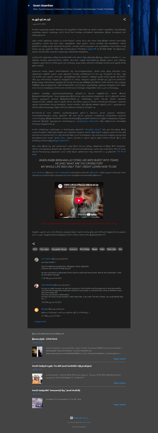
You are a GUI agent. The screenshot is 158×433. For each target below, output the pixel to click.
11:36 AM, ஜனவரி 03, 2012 (51, 278)
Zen (56, 135)
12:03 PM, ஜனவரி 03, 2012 (51, 302)
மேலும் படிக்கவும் (120, 359)
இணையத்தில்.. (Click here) (44, 339)
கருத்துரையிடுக (40, 321)
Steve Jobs (111, 249)
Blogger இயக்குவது (80, 418)
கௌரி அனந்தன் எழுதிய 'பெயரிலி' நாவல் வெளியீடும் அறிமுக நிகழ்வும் (62, 366)
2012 (35, 249)
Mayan (94, 249)
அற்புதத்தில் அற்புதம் (93, 129)
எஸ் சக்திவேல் (46, 259)
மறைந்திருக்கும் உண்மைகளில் (87, 121)
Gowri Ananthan (43, 5)
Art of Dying (84, 249)
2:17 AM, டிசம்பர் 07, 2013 (50, 316)
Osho (102, 249)
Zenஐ (63, 138)
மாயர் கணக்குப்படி (39, 172)
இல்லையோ (94, 172)
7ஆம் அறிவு (44, 249)
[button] (124, 20)
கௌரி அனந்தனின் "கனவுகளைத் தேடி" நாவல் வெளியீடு (56, 390)
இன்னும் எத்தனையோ (61, 141)
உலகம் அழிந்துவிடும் (62, 172)
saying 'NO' (92, 49)
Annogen (44, 309)
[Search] (129, 6)
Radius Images (86, 422)
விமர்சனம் (73, 249)
